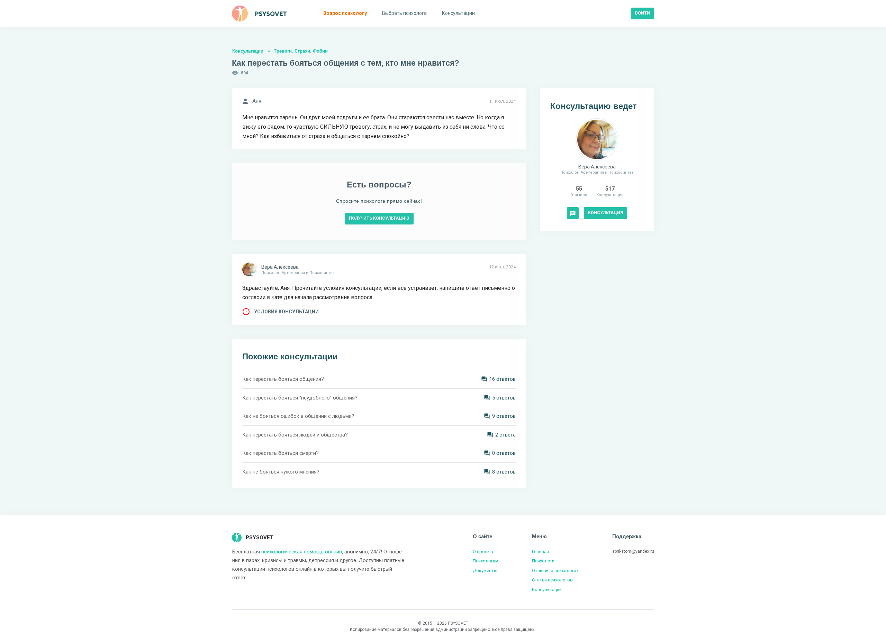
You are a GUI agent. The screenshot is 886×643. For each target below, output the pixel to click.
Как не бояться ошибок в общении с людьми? (298, 416)
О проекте (483, 551)
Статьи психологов (552, 579)
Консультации (247, 51)
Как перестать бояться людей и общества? (295, 435)
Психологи (543, 560)
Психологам (485, 560)
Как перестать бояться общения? (283, 379)
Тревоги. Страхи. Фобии (301, 51)
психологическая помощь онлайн (301, 552)
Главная (540, 551)
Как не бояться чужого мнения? (280, 472)
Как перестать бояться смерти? (280, 453)
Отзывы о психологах (555, 570)
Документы (485, 570)
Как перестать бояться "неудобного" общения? (300, 398)
